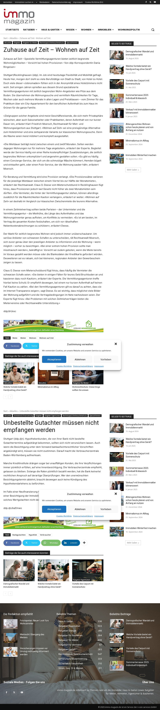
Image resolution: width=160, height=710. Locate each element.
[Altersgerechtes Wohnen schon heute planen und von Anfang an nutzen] (117, 128)
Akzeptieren (54, 359)
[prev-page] (5, 397)
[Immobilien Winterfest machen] (117, 159)
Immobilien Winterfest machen (141, 155)
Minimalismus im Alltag (49, 387)
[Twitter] (150, 2)
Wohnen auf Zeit (46, 338)
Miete (14, 338)
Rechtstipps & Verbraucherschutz (52, 43)
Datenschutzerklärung (83, 366)
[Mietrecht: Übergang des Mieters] (10, 638)
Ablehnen (80, 359)
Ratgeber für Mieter (30, 43)
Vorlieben (105, 359)
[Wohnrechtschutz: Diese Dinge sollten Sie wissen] (87, 373)
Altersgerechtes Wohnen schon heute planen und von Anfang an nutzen (139, 127)
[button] (116, 344)
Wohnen (32, 338)
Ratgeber (17, 43)
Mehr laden (132, 169)
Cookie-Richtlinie (64, 366)
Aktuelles (14, 38)
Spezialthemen (72, 43)
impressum (99, 366)
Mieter (23, 338)
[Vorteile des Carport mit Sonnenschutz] (117, 84)
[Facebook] (146, 2)
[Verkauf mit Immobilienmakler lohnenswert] (117, 113)
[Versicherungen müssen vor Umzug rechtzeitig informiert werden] (10, 652)
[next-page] (10, 397)
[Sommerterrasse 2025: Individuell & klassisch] (117, 99)
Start (5, 38)
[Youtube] (155, 2)
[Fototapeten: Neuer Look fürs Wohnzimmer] (10, 624)
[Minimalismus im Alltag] (53, 373)
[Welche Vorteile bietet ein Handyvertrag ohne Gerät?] (19, 373)
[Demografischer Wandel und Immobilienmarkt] (117, 55)
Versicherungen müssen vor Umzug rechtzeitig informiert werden (34, 651)
